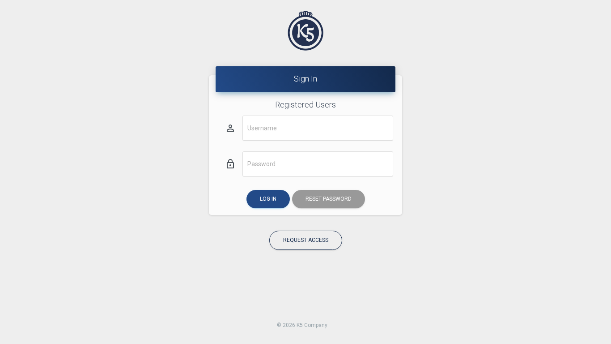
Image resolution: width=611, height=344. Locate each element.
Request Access (305, 240)
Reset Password (329, 199)
